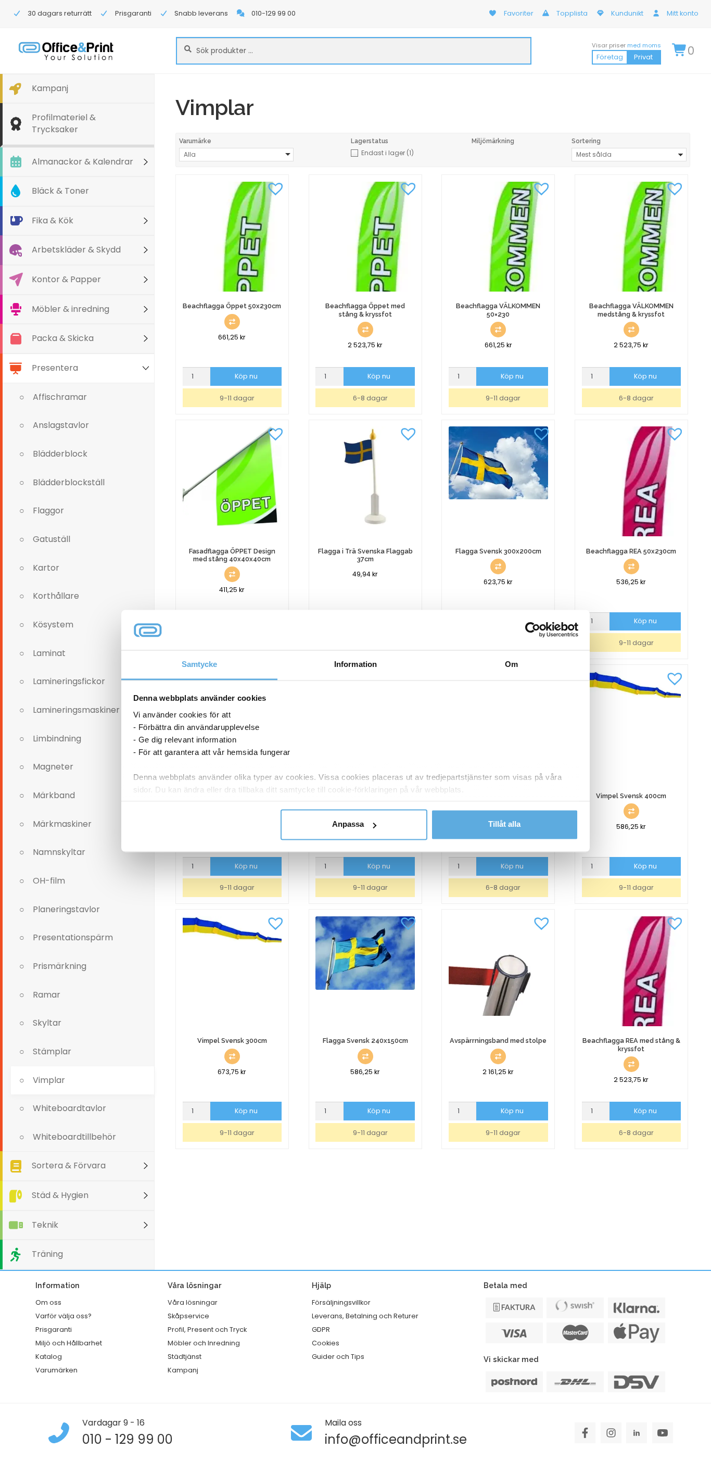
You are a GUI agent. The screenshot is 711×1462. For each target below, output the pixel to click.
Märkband (54, 795)
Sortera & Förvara (69, 1165)
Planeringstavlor (66, 909)
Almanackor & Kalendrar (82, 162)
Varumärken (56, 1370)
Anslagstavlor (61, 425)
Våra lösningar (193, 1302)
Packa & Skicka (63, 338)
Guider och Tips (338, 1356)
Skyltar (47, 1023)
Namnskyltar (59, 852)
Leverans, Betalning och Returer (365, 1316)
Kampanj (50, 88)
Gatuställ (51, 539)
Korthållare (56, 596)
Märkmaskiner (62, 824)
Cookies (325, 1343)
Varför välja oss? (63, 1316)
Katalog (48, 1356)
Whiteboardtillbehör (74, 1137)
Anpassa (348, 824)
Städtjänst (184, 1356)
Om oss (48, 1302)
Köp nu (246, 376)
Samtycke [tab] (200, 664)
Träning (47, 1254)
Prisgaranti (53, 1329)
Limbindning (57, 739)
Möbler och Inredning (204, 1343)
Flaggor (48, 510)
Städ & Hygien (60, 1195)
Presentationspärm (73, 937)
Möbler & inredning (70, 309)
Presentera (55, 368)
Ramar (46, 995)
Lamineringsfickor (69, 681)
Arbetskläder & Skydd (76, 250)
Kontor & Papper (66, 279)
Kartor (46, 568)
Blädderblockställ (69, 482)
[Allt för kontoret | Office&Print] (66, 50)
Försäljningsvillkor (341, 1302)
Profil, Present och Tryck (207, 1329)
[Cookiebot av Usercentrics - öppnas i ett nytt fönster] (532, 630)
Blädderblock (60, 454)
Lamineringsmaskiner (76, 710)
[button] (275, 188)
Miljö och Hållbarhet (68, 1343)
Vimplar (49, 1080)
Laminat (49, 653)
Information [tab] (355, 664)
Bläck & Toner (60, 191)
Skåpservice (188, 1316)
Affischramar (60, 397)
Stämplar (52, 1051)
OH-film (49, 881)
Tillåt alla (504, 824)
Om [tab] (511, 664)
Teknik (45, 1225)
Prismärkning (59, 966)
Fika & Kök (52, 220)
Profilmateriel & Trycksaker (64, 123)
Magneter (53, 767)
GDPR (321, 1329)
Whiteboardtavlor (69, 1108)
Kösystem (53, 625)
